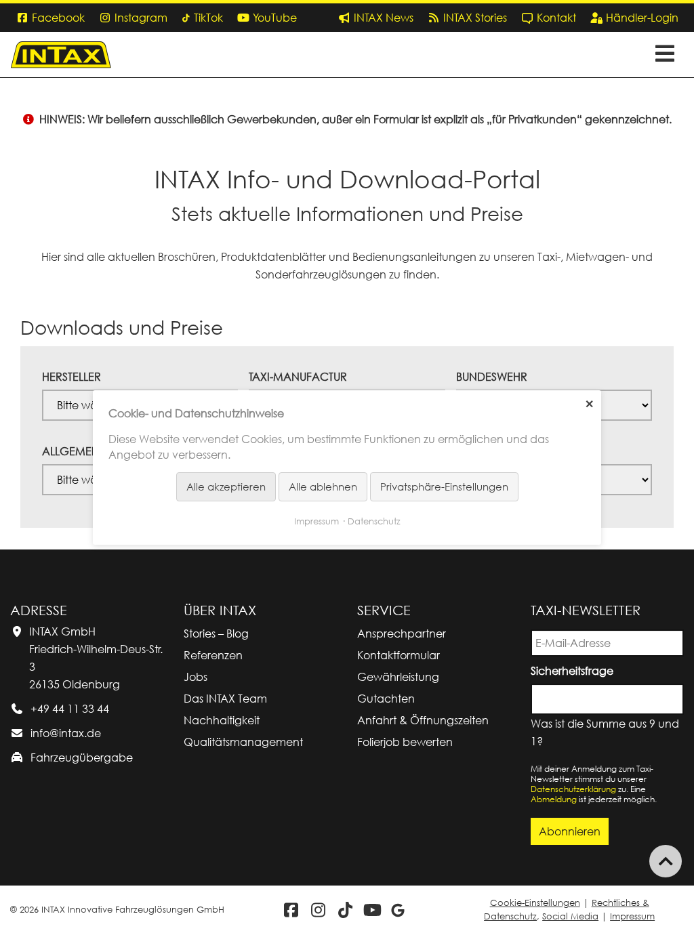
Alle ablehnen (323, 486)
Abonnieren (569, 831)
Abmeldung (554, 799)
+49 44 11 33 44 (69, 708)
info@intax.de (65, 733)
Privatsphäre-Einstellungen (444, 486)
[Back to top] (665, 861)
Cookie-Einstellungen (535, 903)
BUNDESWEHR (491, 376)
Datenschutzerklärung (573, 789)
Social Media (570, 916)
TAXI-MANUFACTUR (298, 376)
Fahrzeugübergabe (81, 757)
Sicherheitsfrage (574, 670)
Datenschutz (374, 521)
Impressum (632, 916)
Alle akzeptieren (226, 486)
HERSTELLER (71, 376)
